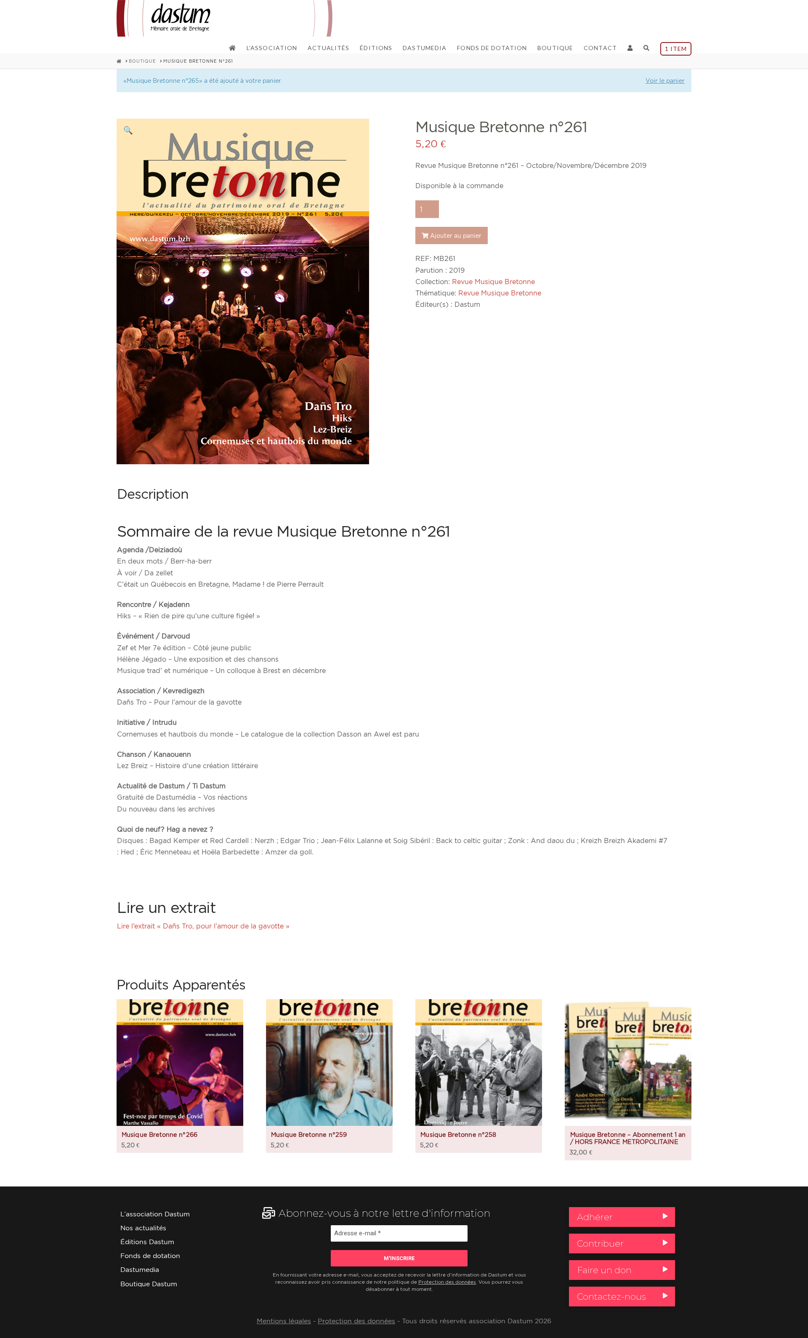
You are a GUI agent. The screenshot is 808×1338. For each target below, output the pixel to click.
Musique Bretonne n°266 (159, 1134)
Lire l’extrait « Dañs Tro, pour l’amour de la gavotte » (203, 926)
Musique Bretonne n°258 (458, 1134)
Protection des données (447, 1282)
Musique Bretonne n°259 (309, 1134)
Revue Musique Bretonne (493, 281)
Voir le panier (665, 80)
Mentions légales (284, 1321)
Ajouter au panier (455, 235)
